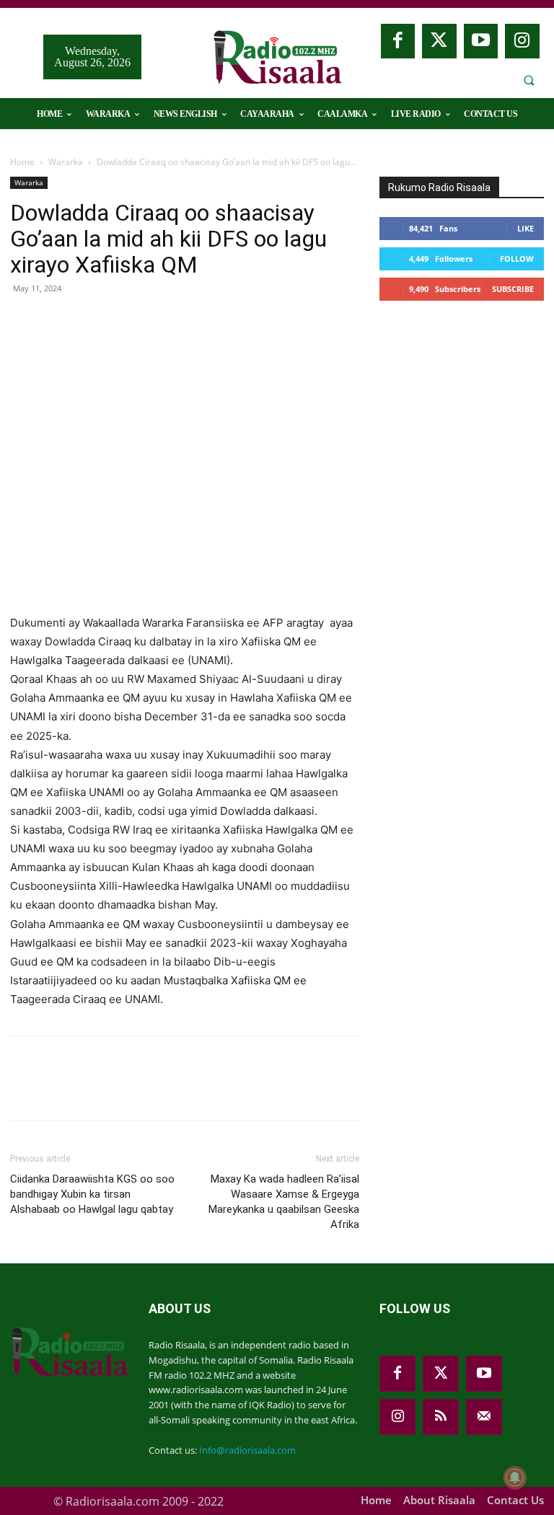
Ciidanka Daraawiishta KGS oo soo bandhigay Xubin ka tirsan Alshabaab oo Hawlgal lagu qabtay (92, 1194)
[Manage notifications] (515, 1477)
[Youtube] (481, 41)
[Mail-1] (484, 1417)
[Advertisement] (466, 407)
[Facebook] (398, 41)
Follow (517, 258)
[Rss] (441, 1417)
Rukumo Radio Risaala (439, 187)
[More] (259, 320)
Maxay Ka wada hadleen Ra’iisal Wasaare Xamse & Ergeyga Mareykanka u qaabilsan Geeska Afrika (283, 1201)
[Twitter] (439, 41)
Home (22, 162)
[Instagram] (522, 41)
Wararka (65, 162)
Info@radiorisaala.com (247, 1450)
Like (525, 228)
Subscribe (513, 288)
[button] (529, 81)
